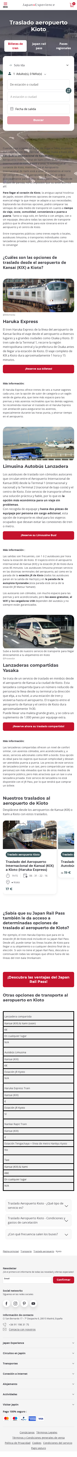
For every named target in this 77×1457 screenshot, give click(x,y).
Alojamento (10, 1384)
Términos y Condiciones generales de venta (38, 1437)
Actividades (10, 1394)
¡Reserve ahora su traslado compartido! (38, 726)
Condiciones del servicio (57, 1443)
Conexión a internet (15, 1373)
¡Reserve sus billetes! (38, 369)
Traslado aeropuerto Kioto (23, 854)
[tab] (15, 46)
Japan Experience (13, 1343)
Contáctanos (27, 1432)
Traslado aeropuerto (43, 1251)
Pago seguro (38, 1448)
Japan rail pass (39, 46)
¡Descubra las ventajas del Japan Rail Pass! (38, 980)
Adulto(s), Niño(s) (27, 74)
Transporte (26, 1251)
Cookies (36, 1443)
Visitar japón (10, 1404)
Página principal (11, 1251)
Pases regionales (63, 46)
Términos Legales (46, 1432)
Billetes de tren (15, 46)
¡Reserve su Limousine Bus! (38, 535)
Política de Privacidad (17, 1443)
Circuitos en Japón (14, 1353)
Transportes (10, 1363)
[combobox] (38, 65)
